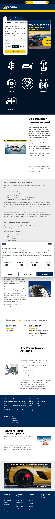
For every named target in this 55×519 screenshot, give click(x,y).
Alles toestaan (45, 274)
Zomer (16, 46)
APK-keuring (25, 185)
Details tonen (48, 270)
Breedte (7, 38)
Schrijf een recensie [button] (43, 320)
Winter (22, 46)
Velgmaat (22, 38)
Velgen (6, 502)
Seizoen (7, 43)
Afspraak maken (31, 2)
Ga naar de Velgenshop (35, 171)
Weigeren (10, 274)
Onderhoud (7, 504)
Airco (5, 508)
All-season (9, 46)
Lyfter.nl (13, 515)
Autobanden (7, 500)
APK (7, 202)
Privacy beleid (20, 504)
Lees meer (29, 449)
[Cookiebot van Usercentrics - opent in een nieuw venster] (47, 244)
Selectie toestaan (28, 274)
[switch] (21, 265)
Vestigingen (7, 511)
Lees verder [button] (32, 337)
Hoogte (14, 38)
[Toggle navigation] (50, 7)
